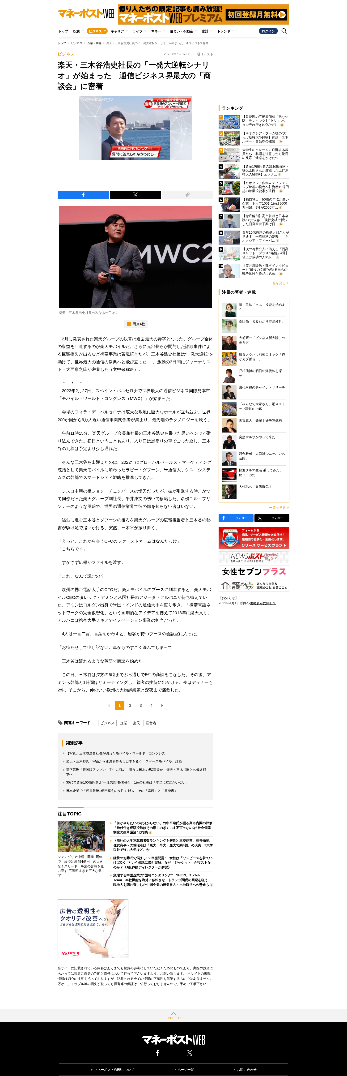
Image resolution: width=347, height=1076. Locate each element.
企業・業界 (94, 43)
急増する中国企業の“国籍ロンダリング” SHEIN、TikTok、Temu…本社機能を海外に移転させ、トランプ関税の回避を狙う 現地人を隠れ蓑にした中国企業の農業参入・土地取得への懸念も (162, 879)
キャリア (117, 31)
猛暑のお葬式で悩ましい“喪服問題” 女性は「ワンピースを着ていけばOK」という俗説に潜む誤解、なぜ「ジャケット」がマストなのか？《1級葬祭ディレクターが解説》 (162, 862)
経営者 (151, 723)
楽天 (136, 723)
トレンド (223, 31)
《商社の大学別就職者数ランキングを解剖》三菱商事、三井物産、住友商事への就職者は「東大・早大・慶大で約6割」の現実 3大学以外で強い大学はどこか (163, 845)
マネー (156, 31)
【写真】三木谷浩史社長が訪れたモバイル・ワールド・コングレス (115, 753)
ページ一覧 (186, 1069)
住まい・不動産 (181, 31)
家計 (205, 31)
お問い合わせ (247, 1069)
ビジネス (95, 31)
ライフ (138, 31)
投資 (76, 31)
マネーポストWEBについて (114, 1069)
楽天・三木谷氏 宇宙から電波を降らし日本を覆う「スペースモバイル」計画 (124, 761)
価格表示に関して (263, 603)
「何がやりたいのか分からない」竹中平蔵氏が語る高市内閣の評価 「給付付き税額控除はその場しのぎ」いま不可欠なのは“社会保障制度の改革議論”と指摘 (164, 827)
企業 (123, 723)
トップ (63, 31)
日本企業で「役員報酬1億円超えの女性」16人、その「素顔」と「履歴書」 (122, 791)
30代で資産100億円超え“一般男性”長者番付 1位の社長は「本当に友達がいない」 (127, 782)
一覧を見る (277, 283)
